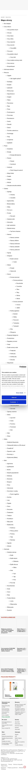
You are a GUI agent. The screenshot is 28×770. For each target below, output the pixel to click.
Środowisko (10, 512)
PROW (9, 182)
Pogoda (9, 503)
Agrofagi (9, 191)
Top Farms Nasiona (15, 231)
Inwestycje (13, 164)
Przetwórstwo (10, 338)
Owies (12, 420)
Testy (8, 136)
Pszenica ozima (19, 725)
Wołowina (15, 561)
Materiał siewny (11, 228)
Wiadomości (4, 764)
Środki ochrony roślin (12, 347)
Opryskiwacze (11, 93)
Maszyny (6, 72)
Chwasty (12, 194)
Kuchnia (9, 497)
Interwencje (10, 488)
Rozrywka (9, 509)
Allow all (14, 397)
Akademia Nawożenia (12, 442)
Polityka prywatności (13, 767)
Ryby (8, 595)
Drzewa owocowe (14, 277)
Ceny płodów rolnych (12, 54)
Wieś (5, 460)
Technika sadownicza (12, 130)
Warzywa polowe (14, 405)
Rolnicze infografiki (18, 764)
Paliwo (8, 100)
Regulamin (3, 767)
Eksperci (9, 482)
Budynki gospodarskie (12, 472)
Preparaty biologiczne (12, 335)
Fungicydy (13, 350)
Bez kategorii (7, 23)
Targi (11, 537)
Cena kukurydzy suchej (6, 706)
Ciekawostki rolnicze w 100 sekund (16, 445)
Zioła (8, 433)
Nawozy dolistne (14, 240)
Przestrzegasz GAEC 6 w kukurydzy (7, 743)
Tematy (10, 764)
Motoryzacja (10, 90)
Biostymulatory (11, 203)
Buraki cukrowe (14, 258)
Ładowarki (9, 87)
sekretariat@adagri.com (7, 761)
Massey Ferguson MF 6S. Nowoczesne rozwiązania (20, 706)
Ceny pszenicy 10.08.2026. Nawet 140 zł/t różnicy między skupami (8, 649)
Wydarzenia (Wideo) (12, 457)
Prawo (5, 145)
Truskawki (16, 326)
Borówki (15, 314)
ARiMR (3, 734)
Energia (9, 152)
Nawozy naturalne (14, 246)
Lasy (8, 500)
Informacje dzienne (9, 69)
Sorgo (8, 344)
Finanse (9, 158)
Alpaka (16, 734)
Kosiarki (9, 84)
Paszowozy (10, 103)
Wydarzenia (10, 524)
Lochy (11, 601)
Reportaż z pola (11, 451)
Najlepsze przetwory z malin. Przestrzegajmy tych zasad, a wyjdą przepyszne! (7, 630)
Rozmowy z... (10, 454)
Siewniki (9, 124)
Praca (8, 506)
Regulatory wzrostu (12, 341)
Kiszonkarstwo (11, 585)
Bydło (11, 555)
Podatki (9, 176)
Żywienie (9, 610)
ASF (16, 736)
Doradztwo (10, 148)
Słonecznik (13, 271)
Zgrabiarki (9, 142)
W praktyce (10, 518)
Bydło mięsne (13, 558)
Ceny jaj (9, 32)
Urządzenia (10, 139)
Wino (11, 329)
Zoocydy (12, 359)
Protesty (12, 534)
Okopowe (9, 255)
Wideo (5, 439)
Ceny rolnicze (7, 26)
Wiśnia (18, 295)
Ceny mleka (10, 38)
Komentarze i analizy (12, 491)
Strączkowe (10, 362)
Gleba (8, 207)
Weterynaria (10, 607)
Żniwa (8, 436)
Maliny (15, 317)
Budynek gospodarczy (7, 736)
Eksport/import (11, 66)
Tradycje (9, 515)
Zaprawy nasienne (11, 411)
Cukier (15, 262)
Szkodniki (12, 197)
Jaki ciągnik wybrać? (15, 78)
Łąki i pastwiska (11, 225)
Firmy (8, 485)
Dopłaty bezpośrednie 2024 (7, 738)
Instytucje (9, 167)
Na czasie (4, 719)
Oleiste (9, 265)
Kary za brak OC (6, 728)
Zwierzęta (6, 549)
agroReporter (10, 466)
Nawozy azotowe (14, 237)
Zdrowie (9, 546)
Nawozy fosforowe (15, 243)
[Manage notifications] (24, 767)
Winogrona (13, 332)
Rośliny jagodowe (14, 310)
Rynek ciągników (14, 494)
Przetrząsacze (11, 112)
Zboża (8, 414)
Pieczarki (12, 216)
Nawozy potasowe (15, 249)
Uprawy (6, 188)
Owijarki (9, 97)
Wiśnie (18, 298)
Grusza (18, 304)
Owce (8, 592)
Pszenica (12, 424)
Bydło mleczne (14, 564)
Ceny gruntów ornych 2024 (7, 725)
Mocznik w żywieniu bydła (20, 742)
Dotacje (12, 161)
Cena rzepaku (5, 715)
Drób (11, 570)
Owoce (9, 274)
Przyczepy (10, 115)
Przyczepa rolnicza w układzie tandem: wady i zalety (20, 713)
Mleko (14, 567)
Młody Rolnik (10, 173)
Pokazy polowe (14, 530)
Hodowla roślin (11, 219)
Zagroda (9, 543)
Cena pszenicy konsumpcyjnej (5, 709)
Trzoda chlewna (11, 598)
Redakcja (3, 769)
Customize (13, 402)
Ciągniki (9, 75)
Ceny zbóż (13, 57)
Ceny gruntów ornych (12, 29)
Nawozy (9, 234)
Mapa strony (4, 765)
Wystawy (12, 540)
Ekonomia (9, 479)
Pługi (8, 106)
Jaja (14, 576)
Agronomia (10, 463)
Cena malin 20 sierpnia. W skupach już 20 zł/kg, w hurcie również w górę (7, 670)
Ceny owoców (10, 45)
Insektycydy (13, 356)
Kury (14, 579)
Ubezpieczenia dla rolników (14, 185)
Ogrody (9, 252)
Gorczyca (9, 210)
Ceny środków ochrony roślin (14, 60)
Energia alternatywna (15, 155)
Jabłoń (18, 307)
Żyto (11, 430)
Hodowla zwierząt (11, 552)
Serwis (9, 121)
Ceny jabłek (13, 48)
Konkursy (12, 527)
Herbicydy (12, 353)
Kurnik (16, 740)
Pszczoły (12, 582)
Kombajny (9, 81)
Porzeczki (16, 320)
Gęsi (14, 573)
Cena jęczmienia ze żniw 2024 (7, 722)
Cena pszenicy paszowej (5, 712)
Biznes (9, 469)
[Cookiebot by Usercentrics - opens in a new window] (19, 367)
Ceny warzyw (10, 63)
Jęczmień (12, 417)
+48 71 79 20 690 (7, 760)
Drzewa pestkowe (18, 280)
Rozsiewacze (10, 118)
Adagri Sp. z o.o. (22, 749)
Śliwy (17, 292)
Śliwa (17, 289)
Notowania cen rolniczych (6, 703)
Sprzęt (8, 127)
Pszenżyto (13, 427)
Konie (8, 589)
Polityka (9, 179)
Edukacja (9, 475)
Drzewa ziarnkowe (18, 301)
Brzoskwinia (19, 283)
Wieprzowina (13, 604)
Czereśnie (19, 286)
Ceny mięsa (10, 35)
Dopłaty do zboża (6, 741)
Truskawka (16, 323)
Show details (19, 392)
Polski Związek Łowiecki (16, 170)
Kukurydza (10, 222)
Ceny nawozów (11, 42)
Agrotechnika (10, 200)
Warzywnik (10, 521)
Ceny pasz (10, 51)
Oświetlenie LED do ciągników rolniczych (20, 709)
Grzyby (9, 213)
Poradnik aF (10, 448)
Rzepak (12, 268)
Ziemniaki (12, 408)
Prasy (8, 109)
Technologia (10, 133)
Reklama (21, 767)
